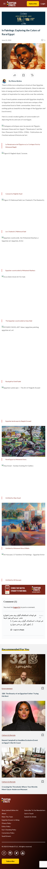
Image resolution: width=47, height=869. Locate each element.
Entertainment (7, 688)
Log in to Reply (19, 630)
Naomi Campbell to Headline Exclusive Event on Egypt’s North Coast (20, 741)
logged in (16, 607)
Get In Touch (28, 813)
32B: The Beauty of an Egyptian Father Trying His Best (20, 694)
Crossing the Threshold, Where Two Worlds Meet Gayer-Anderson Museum (19, 788)
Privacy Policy (6, 823)
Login (43, 4)
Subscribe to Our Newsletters (34, 810)
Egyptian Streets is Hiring (10, 820)
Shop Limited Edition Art (10, 810)
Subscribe (33, 4)
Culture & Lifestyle (8, 735)
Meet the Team (7, 817)
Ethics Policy (6, 826)
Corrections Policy (8, 833)
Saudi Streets (6, 836)
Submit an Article (30, 817)
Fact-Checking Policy (9, 830)
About (4, 813)
